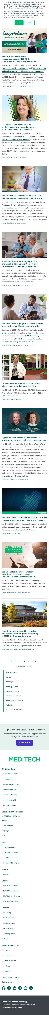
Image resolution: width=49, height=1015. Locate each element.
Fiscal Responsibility (10, 774)
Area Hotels (7, 971)
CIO (8, 399)
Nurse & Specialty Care (11, 784)
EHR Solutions (8, 769)
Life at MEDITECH (9, 928)
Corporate (10, 157)
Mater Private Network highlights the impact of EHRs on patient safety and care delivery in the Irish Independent (20, 264)
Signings (9, 677)
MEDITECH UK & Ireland (11, 901)
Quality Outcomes (9, 805)
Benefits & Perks (9, 923)
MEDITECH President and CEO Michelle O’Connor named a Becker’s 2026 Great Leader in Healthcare (19, 127)
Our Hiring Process (9, 918)
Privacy (34, 8)
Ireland (4, 223)
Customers (7, 982)
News (4, 820)
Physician (23, 223)
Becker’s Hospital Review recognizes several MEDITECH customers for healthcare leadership (19, 59)
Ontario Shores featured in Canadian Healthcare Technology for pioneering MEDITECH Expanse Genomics (20, 633)
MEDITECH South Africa (11, 896)
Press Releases (11, 672)
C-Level (4, 86)
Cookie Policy (6, 1008)
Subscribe (24, 742)
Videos (8, 682)
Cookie (26, 8)
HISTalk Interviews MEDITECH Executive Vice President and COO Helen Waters (21, 385)
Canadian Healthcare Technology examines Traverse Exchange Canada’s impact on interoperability (19, 574)
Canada (4, 593)
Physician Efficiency (10, 795)
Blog (4, 842)
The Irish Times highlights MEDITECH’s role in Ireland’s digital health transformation (22, 325)
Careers (5, 908)
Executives (6, 950)
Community (7, 955)
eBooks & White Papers (14, 700)
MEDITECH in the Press (27, 86)
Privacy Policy (17, 1008)
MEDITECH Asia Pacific (11, 891)
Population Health (9, 800)
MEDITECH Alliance (11, 816)
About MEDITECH (10, 945)
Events (5, 869)
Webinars (6, 874)
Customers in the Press (13, 86)
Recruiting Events (9, 934)
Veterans (6, 939)
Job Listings (7, 913)
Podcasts (9, 705)
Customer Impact (12, 691)
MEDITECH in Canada (10, 886)
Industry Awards (12, 687)
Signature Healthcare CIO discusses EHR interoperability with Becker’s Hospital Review (24, 439)
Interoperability (9, 479)
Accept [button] (19, 23)
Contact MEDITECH (11, 978)
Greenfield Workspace (12, 812)
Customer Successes (13, 696)
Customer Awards (9, 961)
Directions (6, 966)
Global (5, 881)
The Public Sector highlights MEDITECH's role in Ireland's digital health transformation (23, 197)
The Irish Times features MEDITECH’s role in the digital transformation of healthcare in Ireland (24, 519)
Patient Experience (9, 790)
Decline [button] (29, 23)
